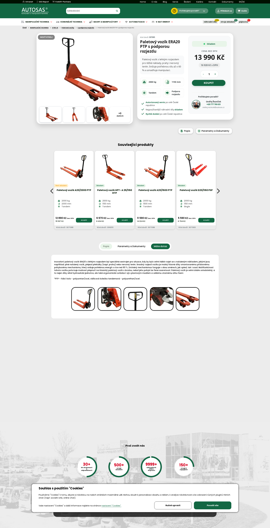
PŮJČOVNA (243, 22)
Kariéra (199, 1)
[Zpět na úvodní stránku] (37, 11)
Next (218, 191)
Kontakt (212, 1)
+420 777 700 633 (213, 104)
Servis (175, 1)
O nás (154, 1)
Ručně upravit (173, 505)
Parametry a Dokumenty (215, 131)
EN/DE (242, 1)
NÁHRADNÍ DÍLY (210, 22)
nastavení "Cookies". (111, 505)
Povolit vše (213, 505)
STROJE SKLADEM (228, 22)
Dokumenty (227, 1)
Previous (52, 191)
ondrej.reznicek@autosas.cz (213, 107)
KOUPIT (84, 220)
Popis (187, 131)
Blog (165, 1)
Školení (187, 1)
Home (143, 1)
